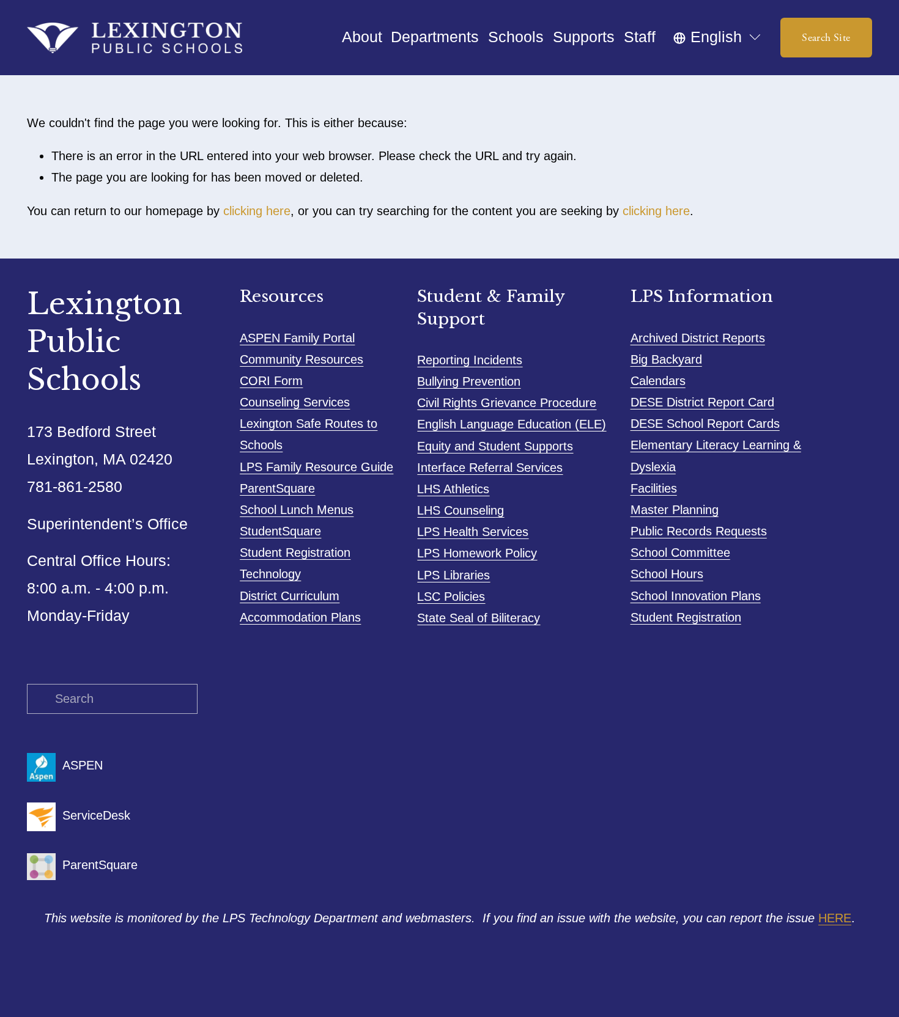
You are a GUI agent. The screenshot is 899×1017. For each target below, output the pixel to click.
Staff (640, 37)
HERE (834, 918)
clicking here (256, 211)
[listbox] (717, 38)
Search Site (826, 38)
